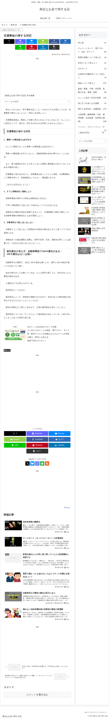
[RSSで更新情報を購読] (47, 463)
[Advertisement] (37, 75)
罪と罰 (8, 350)
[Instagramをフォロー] (37, 463)
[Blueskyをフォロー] (32, 463)
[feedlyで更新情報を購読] (42, 463)
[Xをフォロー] (27, 463)
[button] (54, 47)
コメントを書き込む (37, 694)
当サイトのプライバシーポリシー (96, 712)
